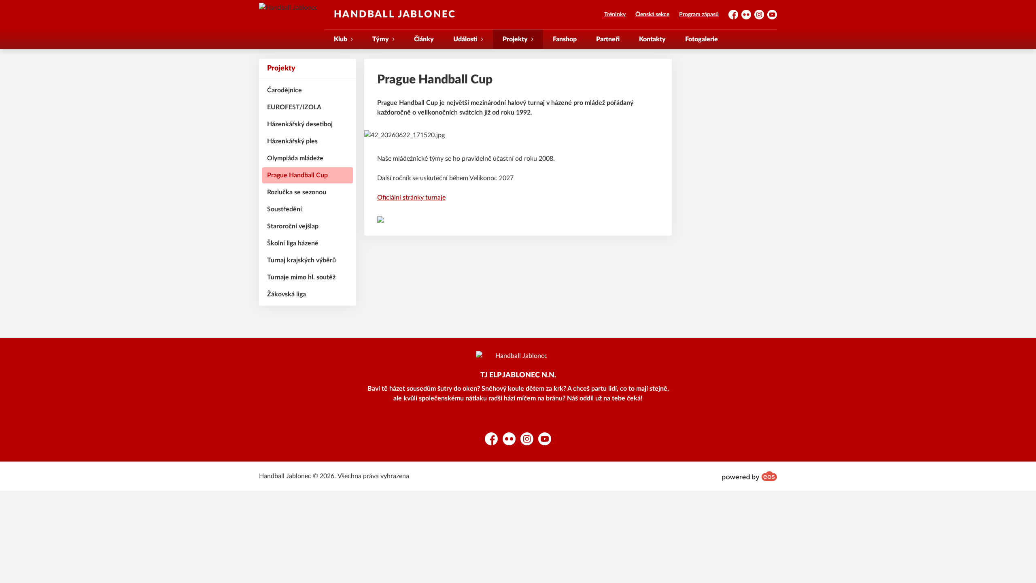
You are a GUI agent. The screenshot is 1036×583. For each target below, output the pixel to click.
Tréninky (615, 14)
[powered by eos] (749, 476)
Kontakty (652, 39)
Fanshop (565, 39)
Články (424, 39)
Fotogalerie (701, 39)
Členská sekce (652, 14)
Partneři (608, 39)
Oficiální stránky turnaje (411, 197)
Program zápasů (699, 14)
